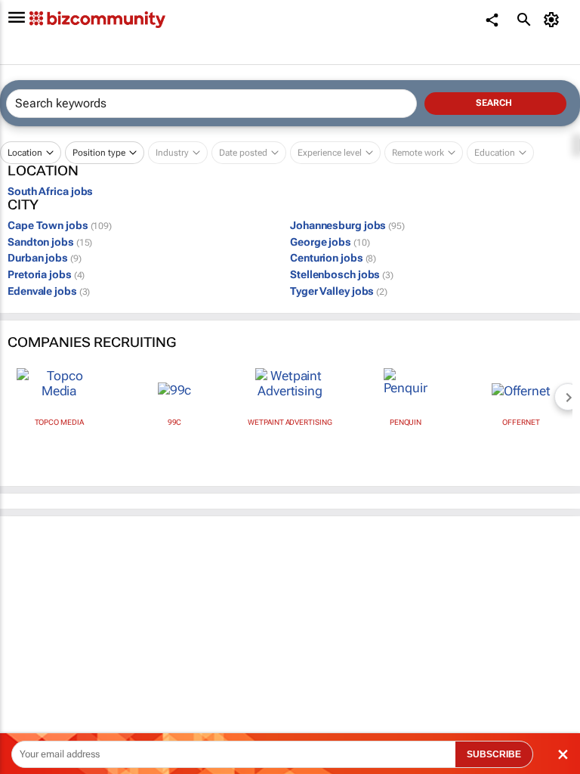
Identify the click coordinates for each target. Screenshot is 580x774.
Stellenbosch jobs (341, 274)
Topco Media (59, 422)
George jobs (329, 242)
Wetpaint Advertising (290, 422)
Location (25, 152)
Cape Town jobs (60, 225)
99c (175, 422)
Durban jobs (45, 258)
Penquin (405, 422)
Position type (98, 152)
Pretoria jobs (46, 274)
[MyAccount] (554, 19)
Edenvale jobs (49, 291)
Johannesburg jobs (347, 225)
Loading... (28, 692)
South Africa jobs (50, 191)
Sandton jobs (50, 242)
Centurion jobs (333, 258)
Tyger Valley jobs (338, 291)
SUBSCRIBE (494, 754)
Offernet (520, 422)
